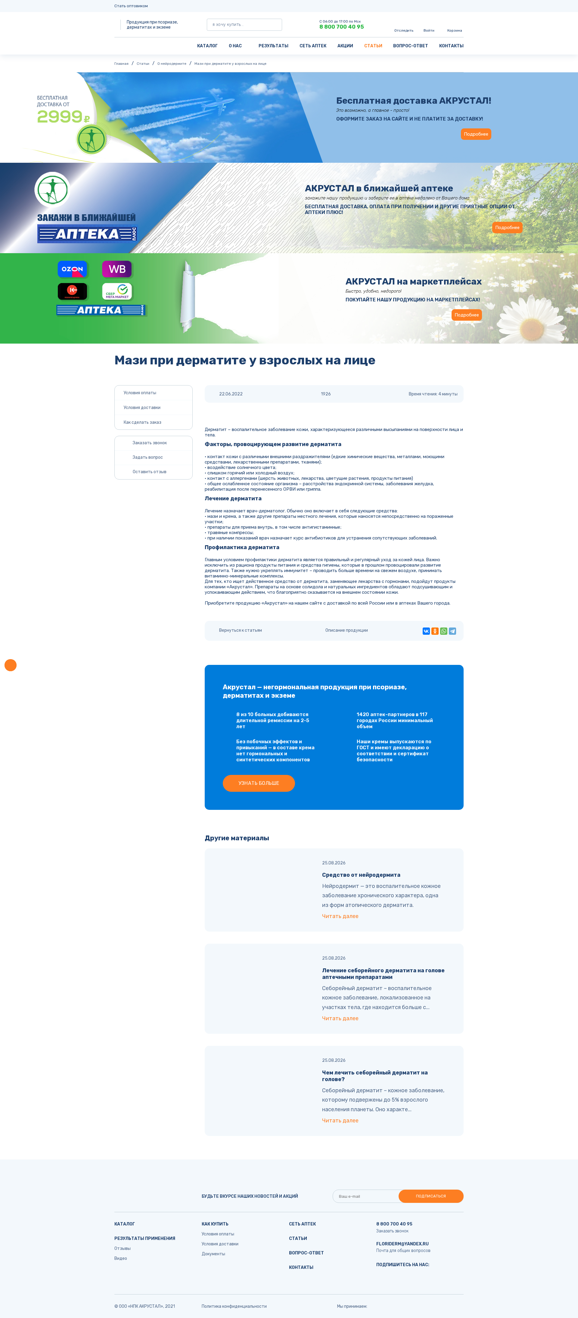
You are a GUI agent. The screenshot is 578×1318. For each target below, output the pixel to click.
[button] (11, 665)
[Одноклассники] (435, 631)
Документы (213, 1254)
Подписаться (431, 1196)
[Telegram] (452, 631)
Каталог (207, 46)
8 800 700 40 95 (341, 27)
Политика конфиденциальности (234, 1306)
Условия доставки (142, 407)
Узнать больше (258, 783)
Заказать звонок (392, 1231)
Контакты (451, 46)
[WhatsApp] (443, 631)
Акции (345, 46)
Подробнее (476, 134)
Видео (120, 1258)
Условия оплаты (140, 392)
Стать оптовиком (131, 6)
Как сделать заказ (142, 422)
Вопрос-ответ (410, 46)
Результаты (273, 46)
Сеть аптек (313, 46)
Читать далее (340, 916)
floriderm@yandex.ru (402, 1244)
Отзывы (122, 1248)
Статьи (373, 46)
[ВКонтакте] (426, 631)
